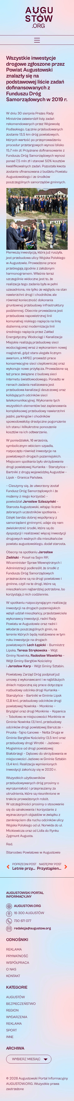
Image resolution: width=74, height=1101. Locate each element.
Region (12, 1010)
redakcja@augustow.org (32, 928)
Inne (10, 1037)
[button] (37, 40)
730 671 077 (22, 921)
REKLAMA (14, 949)
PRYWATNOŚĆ (17, 956)
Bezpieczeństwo (21, 1004)
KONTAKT (13, 976)
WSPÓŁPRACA (17, 963)
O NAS (11, 969)
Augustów (15, 997)
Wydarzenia (16, 1017)
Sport (11, 1030)
